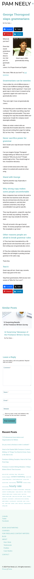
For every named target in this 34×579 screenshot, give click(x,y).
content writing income (17, 479)
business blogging (6, 476)
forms (19, 482)
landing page (27, 489)
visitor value (7, 503)
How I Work (7, 542)
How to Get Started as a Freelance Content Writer (13, 489)
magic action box (19, 491)
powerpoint (4, 498)
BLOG (4, 536)
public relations (5, 501)
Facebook (5, 521)
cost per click (26, 479)
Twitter (4, 518)
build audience (21, 474)
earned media (5, 482)
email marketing (12, 482)
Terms (10, 569)
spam (24, 501)
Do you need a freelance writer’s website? (15, 444)
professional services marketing (22, 498)
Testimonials (8, 545)
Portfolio (28, 496)
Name (6, 392)
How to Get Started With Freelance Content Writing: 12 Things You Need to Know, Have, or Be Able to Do (16, 452)
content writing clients (7, 479)
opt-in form (24, 494)
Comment (7, 367)
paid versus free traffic (17, 496)
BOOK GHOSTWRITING (10, 527)
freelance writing (26, 482)
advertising (11, 474)
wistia (16, 503)
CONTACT (5, 554)
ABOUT (4, 539)
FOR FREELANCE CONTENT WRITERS (15, 533)
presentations (11, 498)
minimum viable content (7, 494)
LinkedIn (4, 491)
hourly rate (15, 486)
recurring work (13, 501)
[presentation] (17, 320)
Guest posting (5, 486)
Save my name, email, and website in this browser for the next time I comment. (17, 414)
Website (6, 408)
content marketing (18, 477)
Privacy (4, 569)
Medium (29, 491)
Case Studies (8, 551)
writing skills (4, 505)
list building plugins (11, 491)
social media (19, 501)
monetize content (17, 494)
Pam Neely (7, 23)
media (25, 491)
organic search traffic (7, 496)
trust (3, 503)
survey (27, 501)
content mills (28, 476)
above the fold (5, 474)
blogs (16, 474)
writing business (27, 503)
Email (6, 400)
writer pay (20, 503)
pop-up (24, 496)
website (12, 503)
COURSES (6, 530)
